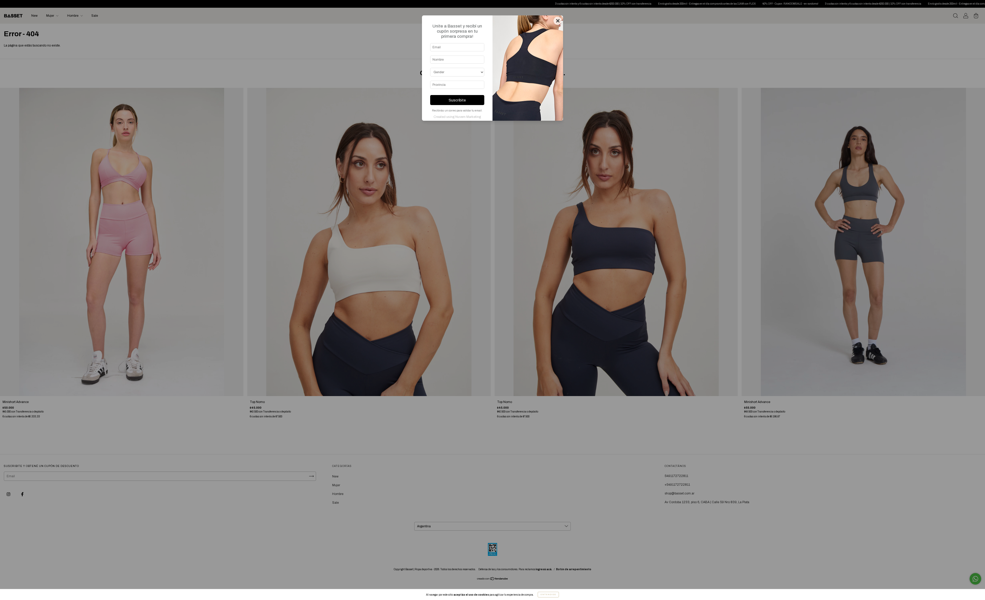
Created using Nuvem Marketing (457, 117)
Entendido (548, 594)
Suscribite (457, 100)
